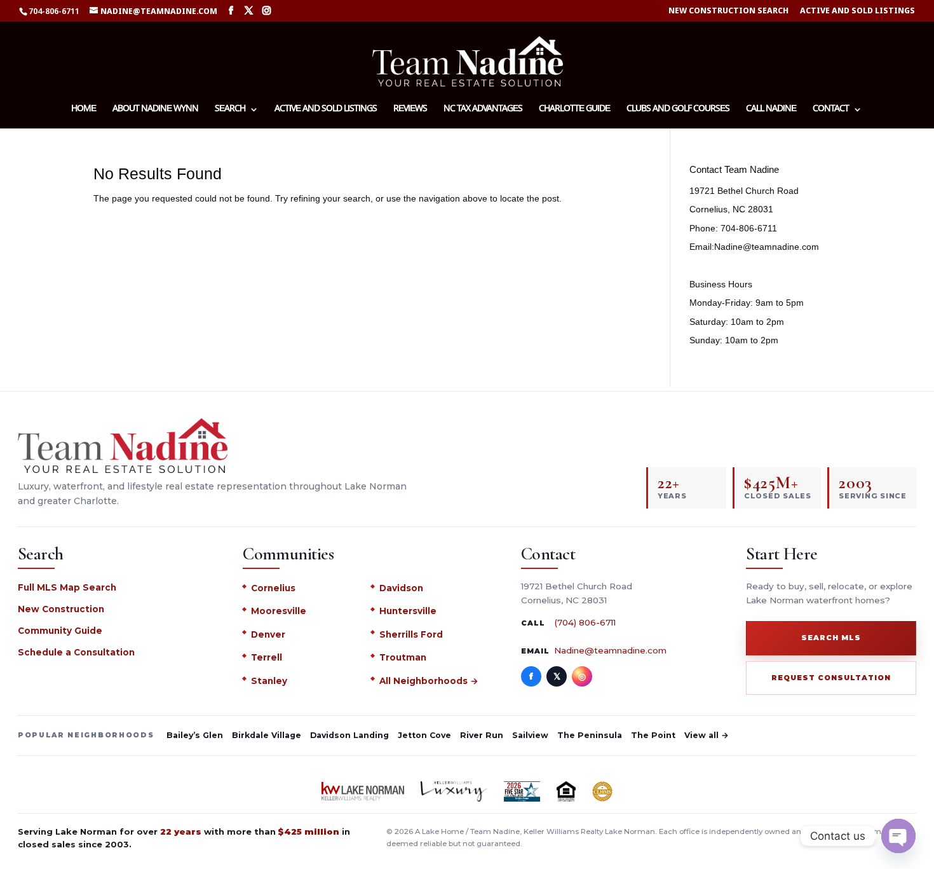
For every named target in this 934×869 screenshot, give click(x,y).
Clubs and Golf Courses (677, 110)
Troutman (402, 657)
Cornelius (273, 588)
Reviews (410, 110)
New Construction (61, 609)
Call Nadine (771, 110)
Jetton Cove (424, 735)
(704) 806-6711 (585, 622)
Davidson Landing (349, 735)
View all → (706, 735)
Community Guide (60, 631)
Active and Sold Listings (857, 11)
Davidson (401, 588)
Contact (831, 110)
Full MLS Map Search (67, 587)
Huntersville (408, 611)
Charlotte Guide (574, 110)
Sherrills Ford (411, 634)
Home (83, 110)
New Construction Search (728, 11)
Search (230, 110)
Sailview (530, 735)
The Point (653, 735)
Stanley (269, 681)
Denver (268, 634)
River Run (481, 735)
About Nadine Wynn (155, 110)
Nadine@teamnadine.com (610, 650)
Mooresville (278, 611)
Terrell (266, 657)
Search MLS (831, 637)
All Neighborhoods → (428, 681)
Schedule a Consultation (76, 652)
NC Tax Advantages (482, 110)
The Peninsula (589, 735)
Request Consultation (831, 677)
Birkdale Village (266, 735)
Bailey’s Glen (194, 735)
